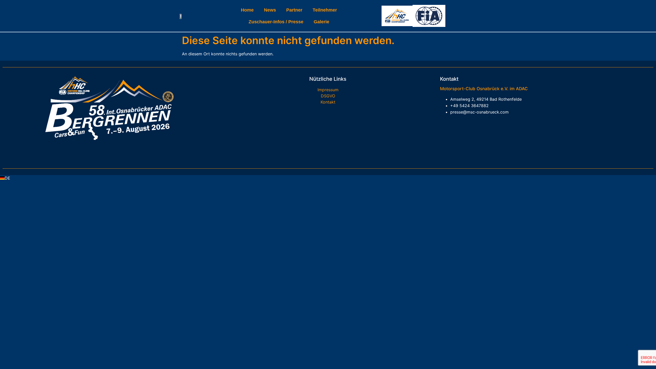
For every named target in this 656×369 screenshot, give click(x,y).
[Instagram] (117, 151)
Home (247, 10)
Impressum (328, 89)
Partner (294, 10)
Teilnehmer (325, 10)
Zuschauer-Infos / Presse (276, 21)
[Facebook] (101, 151)
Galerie (321, 21)
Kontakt (328, 102)
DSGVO (328, 95)
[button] (328, 178)
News (270, 10)
